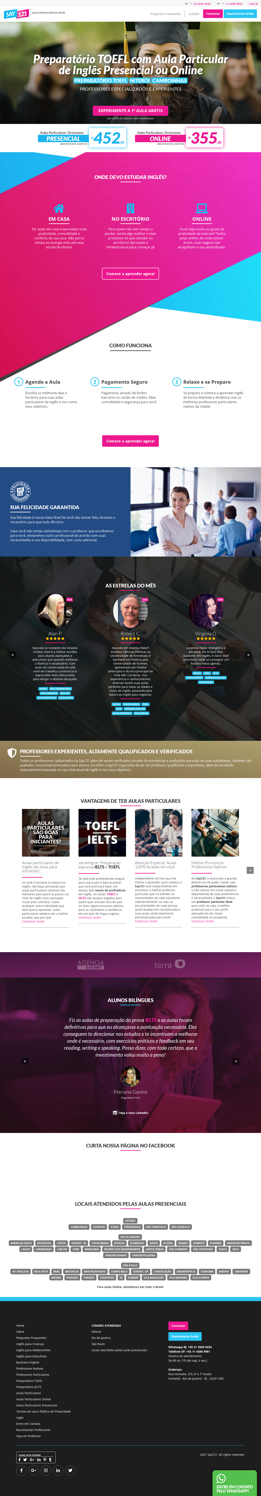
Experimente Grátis (240, 14)
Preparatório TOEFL (29, 1381)
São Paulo (130, 1265)
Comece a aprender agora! (130, 273)
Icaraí (115, 1227)
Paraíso (89, 1277)
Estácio (119, 1243)
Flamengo (137, 1243)
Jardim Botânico (238, 1243)
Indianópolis (186, 1271)
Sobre (20, 1332)
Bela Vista (41, 1271)
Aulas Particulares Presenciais (36, 1405)
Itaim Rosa (107, 1277)
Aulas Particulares (28, 1393)
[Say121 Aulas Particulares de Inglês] (35, 14)
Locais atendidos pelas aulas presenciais (119, 1350)
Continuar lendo (33, 921)
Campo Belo (119, 1271)
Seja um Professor (28, 1436)
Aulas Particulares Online (33, 1399)
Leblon (62, 1249)
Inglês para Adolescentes (33, 1350)
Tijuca (223, 1249)
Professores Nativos (29, 1368)
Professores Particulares (32, 1375)
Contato (194, 14)
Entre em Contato (28, 1424)
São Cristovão (203, 1249)
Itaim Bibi (207, 1271)
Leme (76, 1249)
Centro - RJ (78, 1243)
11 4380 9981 (234, 3)
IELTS (99, 866)
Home (20, 1325)
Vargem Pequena (143, 1255)
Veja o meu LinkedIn (133, 1099)
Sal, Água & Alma (138, 1083)
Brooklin (72, 1271)
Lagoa (25, 1249)
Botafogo (44, 1243)
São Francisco (156, 1227)
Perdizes (72, 1277)
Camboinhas (79, 1227)
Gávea (154, 1243)
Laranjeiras (43, 1249)
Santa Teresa (155, 1249)
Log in (253, 3)
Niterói (130, 1221)
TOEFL (114, 866)
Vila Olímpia (200, 1277)
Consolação (162, 1271)
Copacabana (100, 1243)
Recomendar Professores (33, 1430)
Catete (61, 1243)
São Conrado (178, 1249)
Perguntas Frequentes (165, 14)
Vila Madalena (154, 1277)
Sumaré (133, 1277)
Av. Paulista (20, 1271)
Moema (56, 1277)
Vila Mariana (178, 1277)
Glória (168, 1243)
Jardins (224, 1271)
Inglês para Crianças (30, 1344)
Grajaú (183, 1243)
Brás (56, 1271)
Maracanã (92, 1249)
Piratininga (132, 1227)
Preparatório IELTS (28, 1387)
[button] (12, 654)
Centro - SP (140, 1271)
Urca (235, 1249)
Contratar (213, 14)
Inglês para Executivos (31, 1356)
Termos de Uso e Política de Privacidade (43, 1411)
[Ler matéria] (46, 833)
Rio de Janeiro (130, 1237)
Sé (121, 1277)
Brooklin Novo (95, 1271)
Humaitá (199, 1243)
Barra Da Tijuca (21, 1243)
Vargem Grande (116, 1255)
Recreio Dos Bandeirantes (122, 1249)
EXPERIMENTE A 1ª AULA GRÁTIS (130, 110)
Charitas (99, 1227)
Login (20, 1418)
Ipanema (215, 1243)
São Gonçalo (180, 1227)
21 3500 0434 (202, 3)
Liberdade (241, 1271)
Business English (27, 1362)
